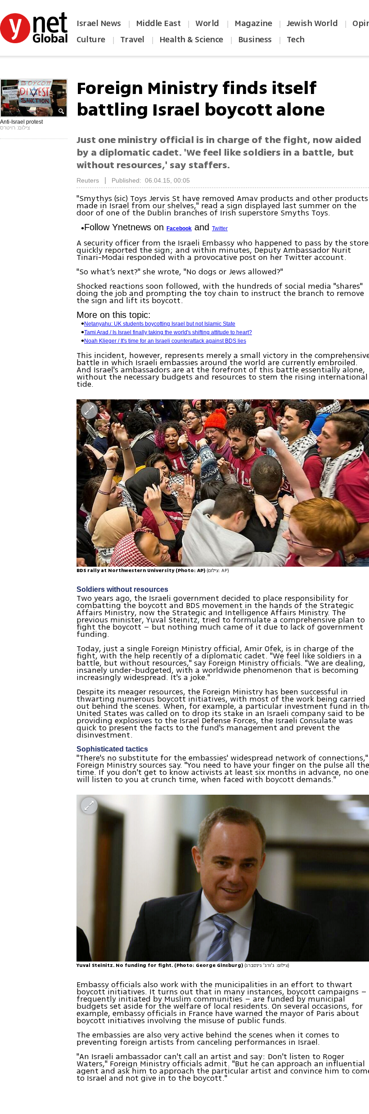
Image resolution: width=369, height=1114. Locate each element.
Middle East (158, 23)
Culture (90, 39)
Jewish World (312, 23)
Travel (132, 39)
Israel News (98, 23)
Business (255, 39)
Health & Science (191, 39)
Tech (296, 39)
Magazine (253, 23)
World (208, 23)
